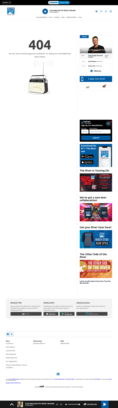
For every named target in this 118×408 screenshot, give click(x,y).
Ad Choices (98, 379)
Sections (5, 2)
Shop (63, 17)
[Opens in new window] (96, 182)
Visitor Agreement (59, 379)
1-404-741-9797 (96, 79)
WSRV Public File (11, 358)
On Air (50, 17)
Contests (57, 17)
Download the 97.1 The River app (88, 148)
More (80, 17)
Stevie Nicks (53, 12)
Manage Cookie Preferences (13, 383)
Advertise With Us (72, 17)
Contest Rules (10, 350)
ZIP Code (83, 128)
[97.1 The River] (59, 2)
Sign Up (96, 138)
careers (110, 379)
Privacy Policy (70, 379)
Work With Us (10, 347)
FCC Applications (11, 361)
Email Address (93, 128)
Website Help (64, 343)
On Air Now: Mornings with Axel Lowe (95, 50)
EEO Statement (11, 354)
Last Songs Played (41, 17)
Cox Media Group (14, 379)
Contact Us (9, 343)
